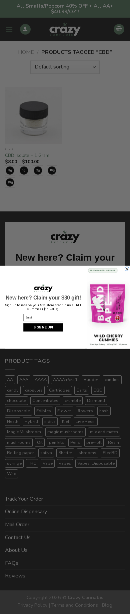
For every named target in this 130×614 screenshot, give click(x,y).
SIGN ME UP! (43, 327)
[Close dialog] (127, 269)
